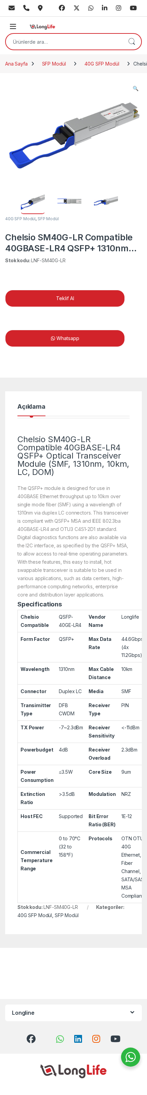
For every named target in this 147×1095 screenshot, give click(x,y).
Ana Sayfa (16, 64)
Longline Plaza (40, 8)
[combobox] (64, 42)
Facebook (62, 8)
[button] (135, 88)
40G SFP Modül (101, 64)
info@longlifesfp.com (11, 8)
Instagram (118, 8)
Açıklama (31, 407)
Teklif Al (65, 298)
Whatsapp (90, 8)
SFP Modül (54, 64)
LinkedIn (104, 8)
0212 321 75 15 (26, 8)
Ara (131, 42)
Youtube (133, 8)
